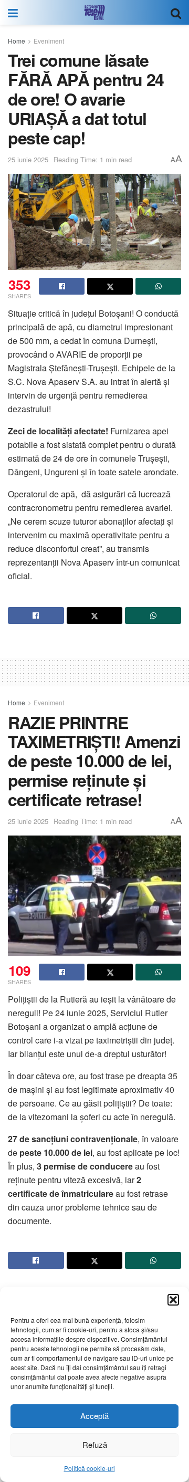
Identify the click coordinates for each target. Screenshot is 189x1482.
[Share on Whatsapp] (158, 286)
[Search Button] (176, 12)
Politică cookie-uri (89, 1468)
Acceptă (94, 1415)
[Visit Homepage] (94, 12)
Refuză (94, 1444)
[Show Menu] (13, 12)
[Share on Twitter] (110, 286)
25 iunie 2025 (28, 159)
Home (16, 40)
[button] (173, 1300)
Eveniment (49, 40)
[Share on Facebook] (62, 286)
